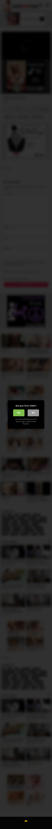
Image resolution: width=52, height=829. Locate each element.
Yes (19, 413)
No (33, 413)
